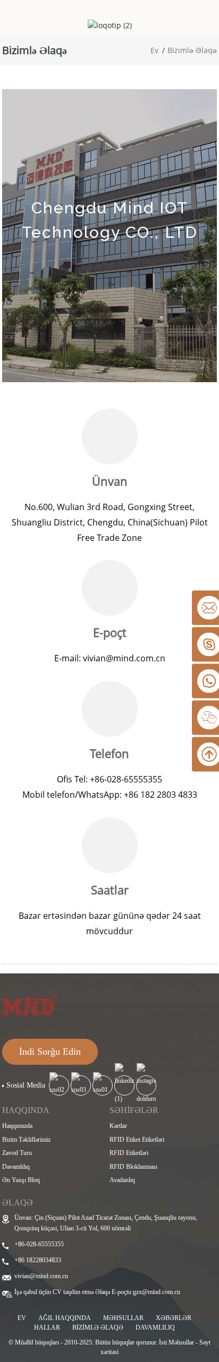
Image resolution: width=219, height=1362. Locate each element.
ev (22, 1318)
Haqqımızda (17, 1126)
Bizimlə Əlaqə (192, 50)
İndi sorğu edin (50, 1051)
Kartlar (118, 1126)
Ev (154, 50)
